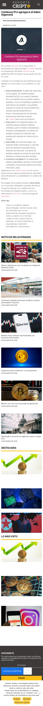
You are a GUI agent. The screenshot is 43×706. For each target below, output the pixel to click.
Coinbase (31, 69)
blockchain (16, 194)
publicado (15, 66)
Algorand (27, 71)
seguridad (5, 196)
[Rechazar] (39, 693)
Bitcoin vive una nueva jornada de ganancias (19, 404)
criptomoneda (21, 170)
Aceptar (17, 699)
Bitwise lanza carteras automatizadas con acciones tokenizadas (18, 336)
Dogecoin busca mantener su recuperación (19, 371)
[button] (4, 5)
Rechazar (26, 699)
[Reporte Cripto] (21, 4)
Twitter (12, 119)
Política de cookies (22, 702)
